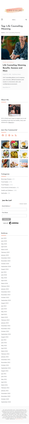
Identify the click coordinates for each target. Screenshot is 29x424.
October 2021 (5, 365)
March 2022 (4, 351)
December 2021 (5, 359)
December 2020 (5, 393)
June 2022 (4, 342)
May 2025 (4, 244)
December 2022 (5, 325)
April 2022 (4, 348)
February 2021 (5, 388)
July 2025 (3, 238)
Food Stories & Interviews (8, 187)
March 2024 (4, 283)
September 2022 (6, 334)
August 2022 (4, 337)
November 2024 (5, 261)
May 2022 (4, 345)
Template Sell (19, 419)
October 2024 (5, 263)
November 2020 (5, 396)
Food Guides (4, 182)
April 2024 (4, 280)
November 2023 (5, 294)
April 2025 (4, 246)
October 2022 (5, 331)
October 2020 (5, 399)
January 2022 (5, 357)
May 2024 (4, 278)
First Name (5, 212)
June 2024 (4, 275)
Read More (6, 87)
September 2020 (6, 402)
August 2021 (4, 371)
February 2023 (5, 320)
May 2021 (4, 379)
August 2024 (4, 269)
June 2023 (4, 309)
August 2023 (4, 303)
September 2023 (6, 300)
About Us (11, 122)
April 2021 (4, 382)
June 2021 (4, 376)
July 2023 (3, 306)
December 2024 (5, 258)
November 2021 (5, 362)
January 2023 (5, 323)
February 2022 (5, 354)
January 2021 (5, 390)
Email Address (6, 206)
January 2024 (5, 289)
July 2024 (3, 272)
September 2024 (6, 266)
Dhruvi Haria (17, 74)
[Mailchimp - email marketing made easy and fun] (11, 223)
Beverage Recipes (6, 179)
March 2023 (4, 317)
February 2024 (5, 286)
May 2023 (4, 311)
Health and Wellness (8, 62)
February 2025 (5, 252)
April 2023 (4, 314)
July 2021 (3, 373)
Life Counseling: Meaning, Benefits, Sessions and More (14, 68)
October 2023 (5, 297)
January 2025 (5, 255)
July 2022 (3, 340)
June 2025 (4, 241)
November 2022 (5, 328)
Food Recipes (5, 184)
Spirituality (4, 193)
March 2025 (4, 249)
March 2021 (4, 385)
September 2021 (6, 368)
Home (3, 32)
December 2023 (5, 292)
